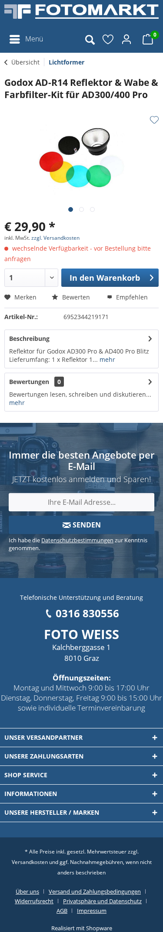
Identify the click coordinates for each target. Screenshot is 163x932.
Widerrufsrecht (34, 901)
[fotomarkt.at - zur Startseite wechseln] (81, 15)
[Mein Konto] (127, 39)
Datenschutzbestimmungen (77, 540)
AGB (62, 911)
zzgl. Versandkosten (55, 238)
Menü (34, 39)
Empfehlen (131, 297)
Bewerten (75, 297)
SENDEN (86, 525)
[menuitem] (25, 39)
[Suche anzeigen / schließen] (89, 39)
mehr (106, 359)
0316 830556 (87, 613)
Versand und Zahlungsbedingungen (95, 891)
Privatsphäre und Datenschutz (102, 901)
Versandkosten (30, 862)
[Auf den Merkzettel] (154, 120)
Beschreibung (29, 338)
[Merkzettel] (108, 39)
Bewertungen (29, 382)
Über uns (27, 891)
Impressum (91, 911)
